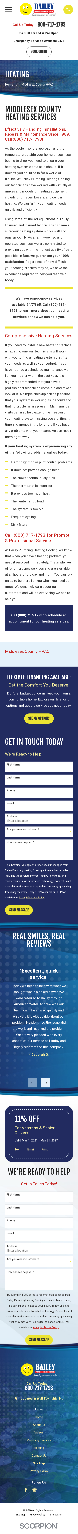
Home (39, 1417)
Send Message (19, 910)
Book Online (39, 51)
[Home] (38, 9)
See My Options (39, 718)
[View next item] (45, 1083)
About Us (39, 1425)
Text (17, 1149)
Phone (11, 790)
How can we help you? (21, 842)
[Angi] (52, 1490)
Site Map (39, 1463)
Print (44, 1149)
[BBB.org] (43, 1490)
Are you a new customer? (23, 829)
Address (12, 816)
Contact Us (39, 1455)
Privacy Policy (39, 1471)
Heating (39, 1448)
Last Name (13, 777)
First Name (13, 764)
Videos (39, 1432)
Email (10, 803)
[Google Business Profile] (34, 1490)
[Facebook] (26, 1490)
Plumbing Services (39, 1440)
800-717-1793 (51, 24)
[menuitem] (21, 1514)
